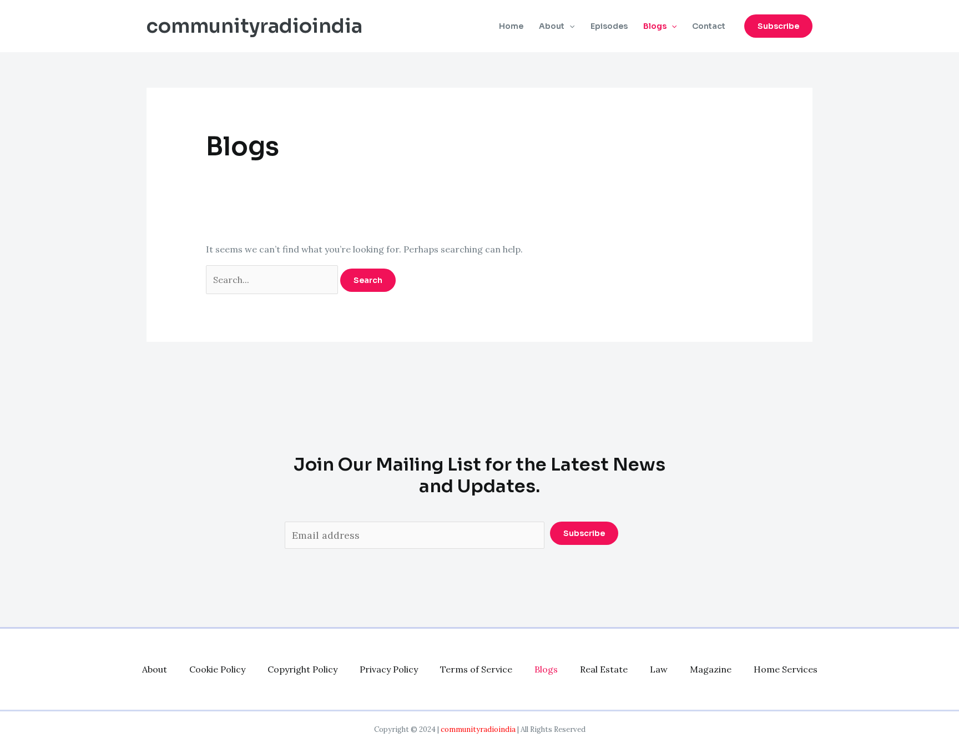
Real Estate (604, 669)
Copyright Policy (302, 669)
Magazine (710, 669)
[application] (569, 26)
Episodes (609, 26)
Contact (708, 26)
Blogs (655, 26)
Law (659, 669)
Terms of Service (476, 669)
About (551, 26)
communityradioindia (254, 26)
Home (511, 26)
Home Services (785, 669)
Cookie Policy (217, 669)
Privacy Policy (389, 669)
